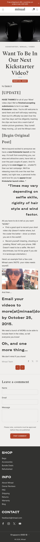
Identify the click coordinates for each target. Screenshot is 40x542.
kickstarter (11, 47)
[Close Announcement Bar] (38, 3)
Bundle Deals (7, 465)
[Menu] (3, 10)
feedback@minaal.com (12, 518)
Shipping (6, 493)
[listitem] (20, 3)
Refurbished (7, 469)
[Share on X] (32, 361)
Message (6, 407)
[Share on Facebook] (28, 361)
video (32, 47)
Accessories (7, 462)
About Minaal (7, 483)
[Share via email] (37, 361)
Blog (4, 504)
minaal (23, 47)
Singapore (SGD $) (18, 535)
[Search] (37, 9)
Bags (4, 458)
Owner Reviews (8, 486)
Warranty (6, 500)
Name (4, 388)
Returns (5, 497)
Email (4, 397)
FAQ (3, 490)
